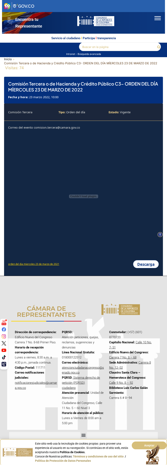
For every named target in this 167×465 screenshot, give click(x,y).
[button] (159, 47)
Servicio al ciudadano (65, 38)
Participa (89, 38)
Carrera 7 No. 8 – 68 (122, 357)
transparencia (106, 38)
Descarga (146, 264)
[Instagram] (4, 336)
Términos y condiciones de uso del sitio (98, 456)
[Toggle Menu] (157, 18)
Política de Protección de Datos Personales (63, 460)
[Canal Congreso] (4, 364)
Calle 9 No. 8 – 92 (121, 383)
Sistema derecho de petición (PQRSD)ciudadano (81, 383)
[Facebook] (4, 329)
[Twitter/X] (4, 343)
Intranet (71, 54)
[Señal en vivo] (4, 322)
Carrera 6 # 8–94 (120, 398)
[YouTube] (4, 350)
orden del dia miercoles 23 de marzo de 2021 (33, 264)
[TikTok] (4, 357)
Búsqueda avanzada (89, 54)
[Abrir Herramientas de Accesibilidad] (160, 234)
